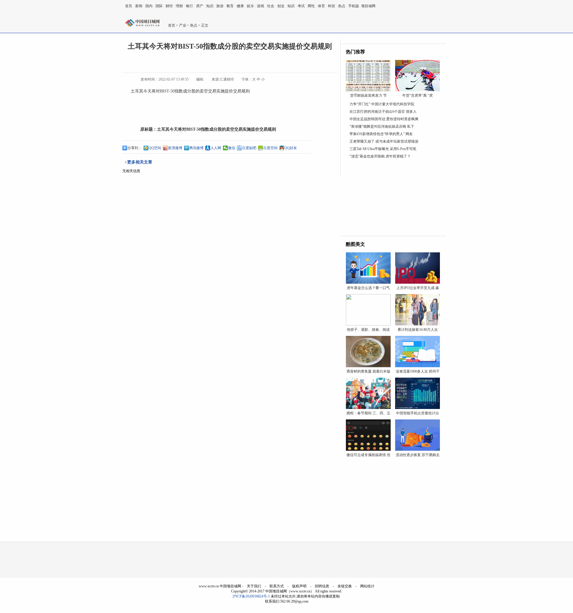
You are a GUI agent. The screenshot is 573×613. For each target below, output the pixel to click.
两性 (311, 6)
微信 (231, 148)
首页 (128, 6)
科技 (331, 6)
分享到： (134, 148)
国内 (149, 6)
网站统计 (367, 586)
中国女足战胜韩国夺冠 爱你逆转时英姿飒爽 (383, 119)
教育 (230, 6)
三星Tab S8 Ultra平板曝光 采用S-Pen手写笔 (382, 149)
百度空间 (270, 148)
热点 (341, 6)
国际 (159, 6)
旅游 (220, 6)
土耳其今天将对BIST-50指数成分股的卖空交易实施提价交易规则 (216, 129)
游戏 (260, 6)
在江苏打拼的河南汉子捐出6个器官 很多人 (383, 111)
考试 (301, 6)
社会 (270, 6)
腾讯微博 (196, 148)
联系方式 (276, 586)
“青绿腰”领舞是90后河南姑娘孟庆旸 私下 (381, 126)
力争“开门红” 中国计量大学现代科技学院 (381, 104)
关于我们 (254, 586)
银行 (189, 6)
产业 (182, 25)
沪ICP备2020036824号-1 (251, 596)
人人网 (215, 148)
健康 (240, 6)
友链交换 (345, 586)
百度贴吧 (249, 148)
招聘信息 (322, 586)
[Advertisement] (393, 198)
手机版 (353, 6)
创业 (280, 6)
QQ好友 (290, 148)
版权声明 (299, 586)
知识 (209, 6)
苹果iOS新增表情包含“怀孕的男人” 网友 (381, 134)
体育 (321, 6)
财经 (169, 6)
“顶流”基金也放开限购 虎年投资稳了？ (380, 156)
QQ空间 (155, 148)
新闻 (138, 6)
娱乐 (250, 6)
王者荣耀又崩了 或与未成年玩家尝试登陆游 (383, 141)
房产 (199, 6)
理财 (179, 6)
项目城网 (368, 6)
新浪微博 (175, 148)
